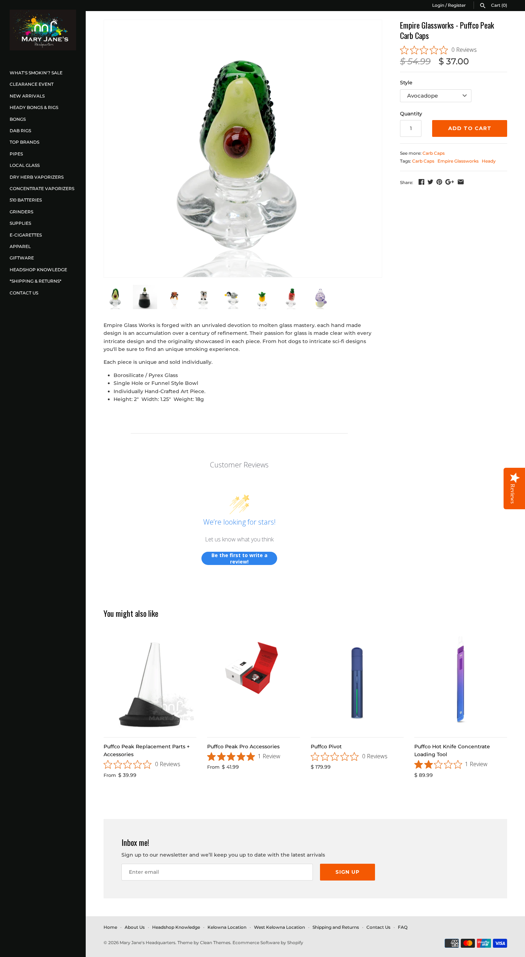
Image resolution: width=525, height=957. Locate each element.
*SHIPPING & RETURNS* (35, 281)
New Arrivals (27, 96)
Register (457, 5)
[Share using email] (460, 182)
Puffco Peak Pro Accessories (243, 746)
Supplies (20, 223)
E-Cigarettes (26, 235)
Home (110, 927)
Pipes (16, 154)
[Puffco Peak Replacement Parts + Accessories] (150, 682)
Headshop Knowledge (38, 269)
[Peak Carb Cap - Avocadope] (243, 148)
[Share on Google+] (449, 182)
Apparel (20, 246)
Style (406, 82)
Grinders (21, 211)
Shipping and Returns (335, 927)
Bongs (18, 119)
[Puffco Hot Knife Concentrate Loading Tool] (460, 682)
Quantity (411, 113)
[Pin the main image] (439, 182)
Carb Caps (433, 153)
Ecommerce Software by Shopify (267, 942)
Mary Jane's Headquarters (147, 942)
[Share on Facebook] (421, 182)
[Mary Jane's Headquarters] (43, 30)
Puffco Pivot (326, 746)
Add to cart (469, 128)
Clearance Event (32, 84)
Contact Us (24, 293)
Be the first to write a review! (239, 558)
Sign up (347, 872)
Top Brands (24, 142)
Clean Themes (215, 942)
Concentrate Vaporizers (42, 188)
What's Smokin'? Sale (36, 72)
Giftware (22, 258)
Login (438, 5)
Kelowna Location (227, 927)
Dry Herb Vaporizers (37, 177)
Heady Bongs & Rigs (34, 107)
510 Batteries (26, 200)
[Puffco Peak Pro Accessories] (253, 682)
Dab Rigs (20, 130)
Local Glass (25, 165)
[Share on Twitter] (430, 182)
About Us (135, 927)
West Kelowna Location (279, 927)
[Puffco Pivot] (357, 682)
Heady (489, 161)
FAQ (403, 927)
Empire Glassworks (458, 161)
